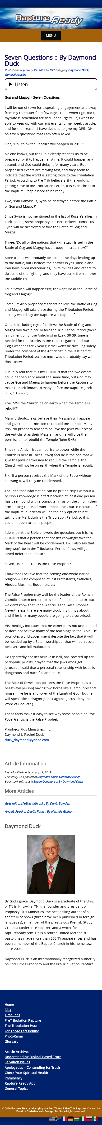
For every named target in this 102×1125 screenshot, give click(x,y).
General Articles (15, 74)
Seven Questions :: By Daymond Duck (58, 781)
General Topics (16, 1088)
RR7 (52, 70)
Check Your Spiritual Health (26, 1072)
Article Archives (17, 1051)
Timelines (12, 1015)
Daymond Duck (78, 70)
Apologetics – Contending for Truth (32, 1067)
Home (9, 1004)
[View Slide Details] (51, 18)
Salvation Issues (17, 1062)
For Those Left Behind (22, 1031)
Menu (51, 35)
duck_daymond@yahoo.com (27, 740)
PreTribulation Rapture (23, 1020)
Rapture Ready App (20, 1083)
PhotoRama (14, 1036)
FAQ (8, 1009)
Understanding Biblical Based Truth (33, 1057)
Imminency (13, 1078)
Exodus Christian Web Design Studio (39, 1111)
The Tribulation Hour (21, 1025)
